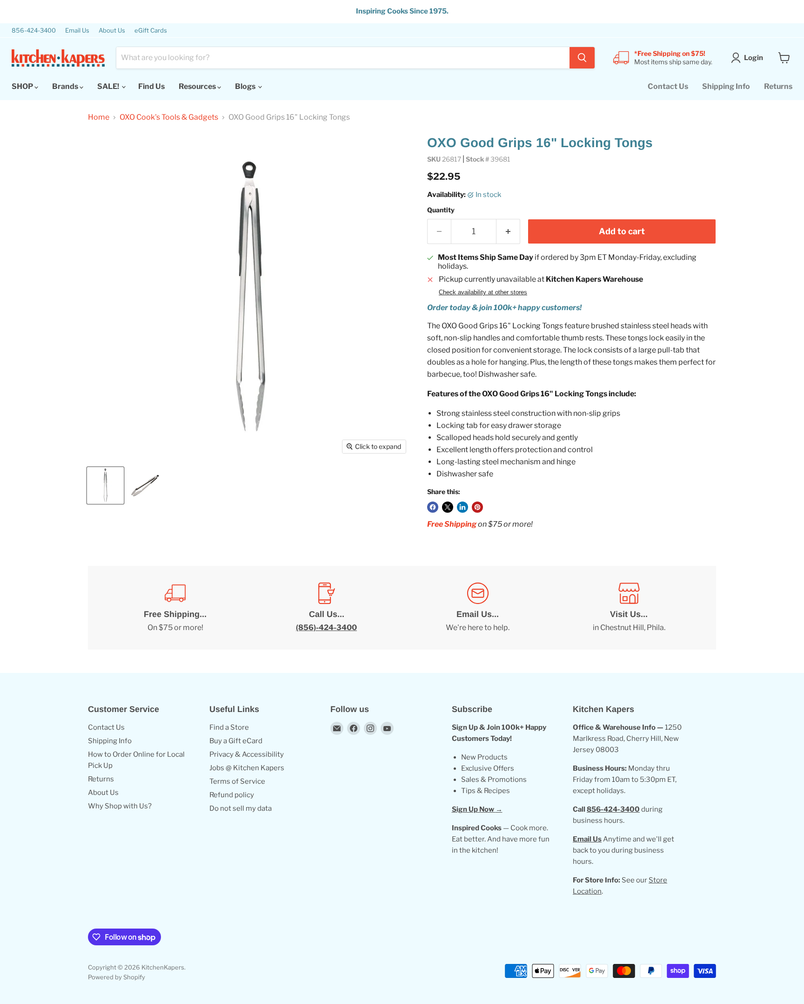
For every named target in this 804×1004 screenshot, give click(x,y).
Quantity (441, 210)
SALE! (109, 86)
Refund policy (231, 795)
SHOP (23, 86)
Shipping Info (726, 86)
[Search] (582, 57)
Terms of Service (237, 781)
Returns (778, 86)
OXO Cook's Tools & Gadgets (169, 117)
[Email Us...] (477, 608)
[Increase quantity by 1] (508, 231)
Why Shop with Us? (120, 806)
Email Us (77, 30)
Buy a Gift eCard (235, 741)
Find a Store (229, 727)
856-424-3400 (34, 30)
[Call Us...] (326, 608)
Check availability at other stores (483, 292)
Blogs (246, 86)
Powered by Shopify (116, 977)
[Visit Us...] (628, 608)
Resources (198, 86)
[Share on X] (447, 507)
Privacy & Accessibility (246, 754)
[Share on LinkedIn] (462, 507)
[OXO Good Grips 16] (105, 485)
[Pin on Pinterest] (477, 507)
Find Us (151, 86)
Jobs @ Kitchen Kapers (246, 768)
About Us (112, 30)
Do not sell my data (240, 808)
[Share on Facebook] (432, 507)
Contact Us (668, 86)
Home (98, 117)
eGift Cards (150, 30)
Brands (66, 86)
